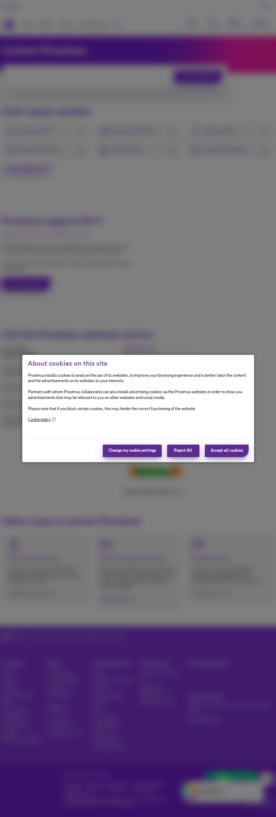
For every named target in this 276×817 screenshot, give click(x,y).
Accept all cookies (227, 450)
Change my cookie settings (132, 450)
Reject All (183, 450)
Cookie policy (39, 420)
